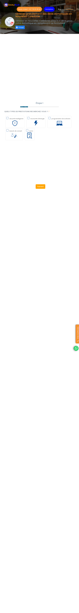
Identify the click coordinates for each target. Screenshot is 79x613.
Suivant (40, 186)
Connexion (69, 9)
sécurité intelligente (16, 119)
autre (31, 131)
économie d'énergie (37, 119)
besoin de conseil (15, 131)
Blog (59, 9)
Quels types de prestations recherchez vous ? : (26, 112)
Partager (21, 27)
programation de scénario (61, 119)
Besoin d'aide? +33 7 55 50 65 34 (29, 9)
